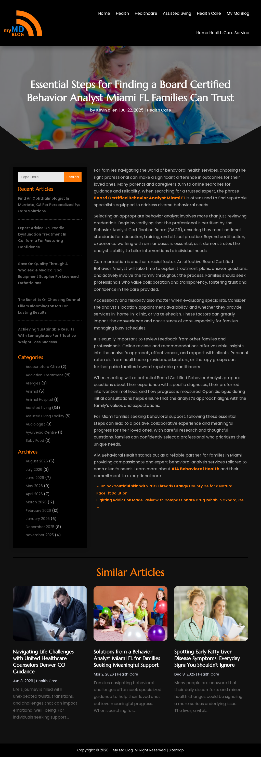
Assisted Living (177, 13)
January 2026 (38, 518)
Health (122, 13)
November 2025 (40, 535)
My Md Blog (238, 13)
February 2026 (38, 510)
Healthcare (146, 13)
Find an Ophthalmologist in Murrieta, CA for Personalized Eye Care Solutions (49, 205)
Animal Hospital (39, 399)
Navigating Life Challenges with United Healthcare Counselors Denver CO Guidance (43, 662)
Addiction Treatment (44, 375)
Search (73, 177)
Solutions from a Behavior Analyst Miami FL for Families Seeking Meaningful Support (127, 658)
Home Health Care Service (222, 33)
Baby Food (35, 440)
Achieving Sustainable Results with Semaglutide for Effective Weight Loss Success (47, 336)
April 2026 (34, 494)
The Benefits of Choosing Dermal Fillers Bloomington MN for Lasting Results (49, 306)
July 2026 (34, 469)
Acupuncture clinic (43, 366)
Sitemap (176, 750)
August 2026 (37, 461)
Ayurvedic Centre (41, 432)
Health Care (209, 13)
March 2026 (36, 502)
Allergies (33, 383)
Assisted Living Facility (45, 416)
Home (104, 13)
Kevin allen (107, 110)
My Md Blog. (123, 750)
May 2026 (34, 485)
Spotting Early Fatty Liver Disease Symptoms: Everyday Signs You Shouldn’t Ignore (207, 658)
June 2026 (35, 477)
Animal (32, 391)
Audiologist (35, 424)
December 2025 (40, 526)
